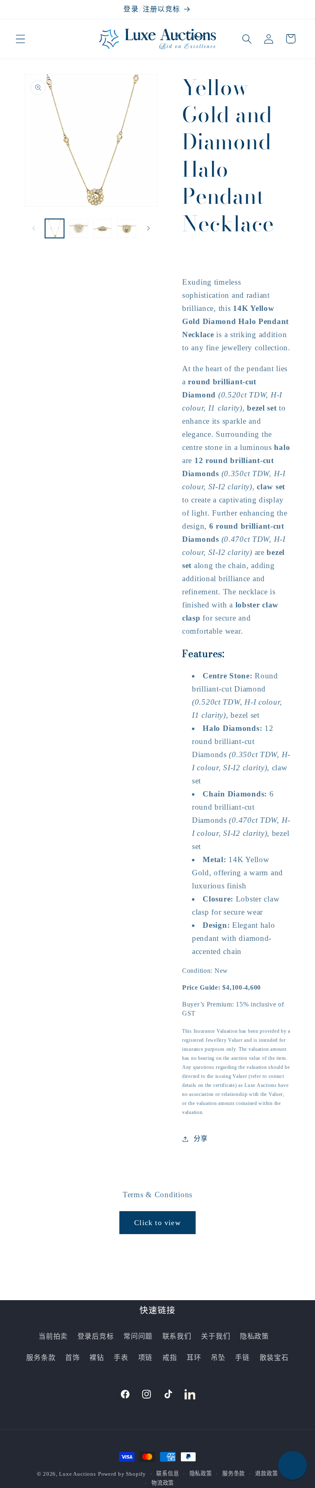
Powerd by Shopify (122, 1474)
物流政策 (162, 1483)
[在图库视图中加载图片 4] (126, 228)
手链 (242, 1358)
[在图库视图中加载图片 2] (78, 228)
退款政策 (266, 1473)
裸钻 (96, 1358)
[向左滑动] (34, 228)
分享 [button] (201, 1139)
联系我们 (177, 1336)
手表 (121, 1358)
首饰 (72, 1358)
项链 (145, 1358)
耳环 (194, 1358)
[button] (21, 39)
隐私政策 (254, 1336)
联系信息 (167, 1473)
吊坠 (218, 1358)
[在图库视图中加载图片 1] (54, 228)
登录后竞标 (96, 1336)
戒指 (169, 1358)
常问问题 (138, 1336)
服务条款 (40, 1358)
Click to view (157, 1223)
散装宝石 (274, 1358)
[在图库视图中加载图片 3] (102, 228)
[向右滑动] (148, 228)
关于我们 (215, 1336)
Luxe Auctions (77, 1474)
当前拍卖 (53, 1336)
